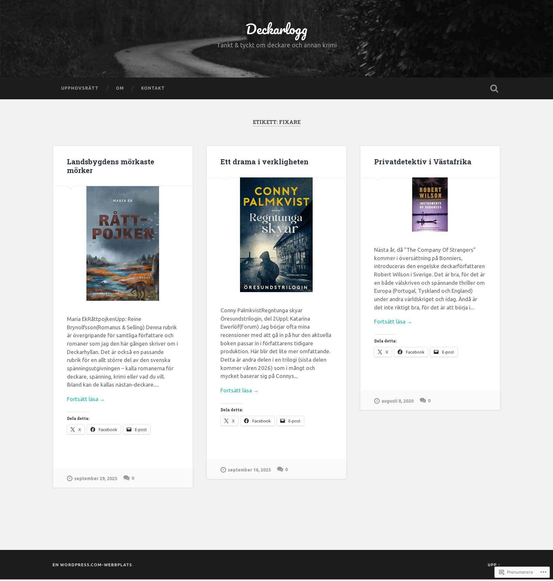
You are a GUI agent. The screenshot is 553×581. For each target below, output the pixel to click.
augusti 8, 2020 (397, 401)
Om (120, 88)
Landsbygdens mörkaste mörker (110, 166)
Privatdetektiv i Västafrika (422, 161)
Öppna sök (494, 88)
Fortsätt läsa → (86, 399)
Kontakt (153, 88)
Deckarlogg (276, 28)
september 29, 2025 (95, 478)
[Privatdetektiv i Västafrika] (430, 204)
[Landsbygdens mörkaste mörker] (123, 243)
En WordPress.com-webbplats (92, 564)
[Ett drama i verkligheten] (276, 234)
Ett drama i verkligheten (264, 161)
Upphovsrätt (80, 88)
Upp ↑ (494, 564)
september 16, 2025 (249, 469)
